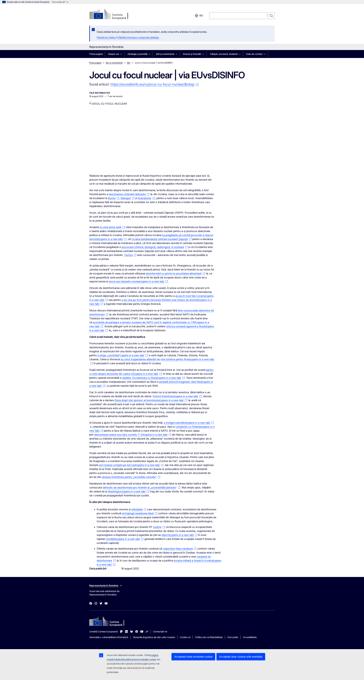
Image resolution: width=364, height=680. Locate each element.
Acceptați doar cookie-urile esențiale (240, 656)
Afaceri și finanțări (192, 54)
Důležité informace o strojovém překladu (138, 37)
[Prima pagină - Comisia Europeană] (112, 14)
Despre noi (113, 54)
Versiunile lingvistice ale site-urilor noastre (154, 637)
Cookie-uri (185, 637)
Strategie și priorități (137, 54)
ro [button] (201, 15)
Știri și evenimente (165, 54)
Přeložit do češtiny (106, 37)
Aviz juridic (232, 637)
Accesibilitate (250, 637)
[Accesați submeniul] (122, 54)
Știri (128, 63)
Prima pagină (96, 54)
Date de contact (254, 54)
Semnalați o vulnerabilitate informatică (108, 637)
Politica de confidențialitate (209, 637)
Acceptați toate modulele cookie (193, 656)
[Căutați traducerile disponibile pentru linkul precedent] (151, 194)
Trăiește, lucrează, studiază (224, 54)
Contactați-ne (160, 631)
